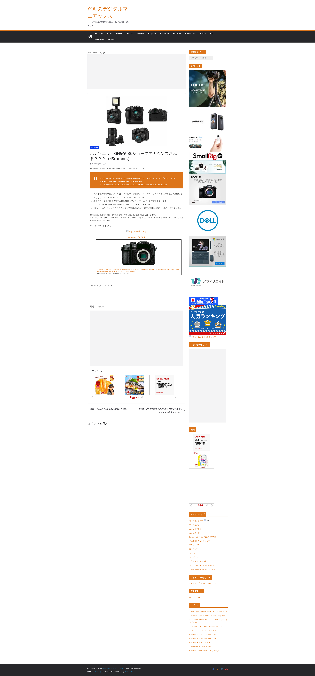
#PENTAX (177, 33)
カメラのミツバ (195, 533)
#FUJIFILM (152, 33)
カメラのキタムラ (196, 529)
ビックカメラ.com (196, 521)
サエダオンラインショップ (199, 541)
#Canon (99, 33)
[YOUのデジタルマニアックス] (90, 37)
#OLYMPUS (164, 33)
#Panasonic (190, 33)
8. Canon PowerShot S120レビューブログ (205, 650)
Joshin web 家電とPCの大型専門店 (202, 537)
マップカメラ (194, 525)
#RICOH (140, 33)
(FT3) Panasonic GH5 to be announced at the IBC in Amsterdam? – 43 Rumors (135, 184)
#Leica (203, 33)
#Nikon (119, 33)
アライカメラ (194, 545)
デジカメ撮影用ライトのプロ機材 (202, 569)
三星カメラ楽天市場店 (197, 561)
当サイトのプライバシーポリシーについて (205, 583)
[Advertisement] (136, 71)
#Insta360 (99, 39)
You (106, 164)
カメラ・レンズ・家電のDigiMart (202, 565)
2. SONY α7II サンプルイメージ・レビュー (205, 626)
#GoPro (111, 39)
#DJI (211, 33)
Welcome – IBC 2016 (136, 237)
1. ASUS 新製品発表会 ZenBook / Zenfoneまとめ (208, 611)
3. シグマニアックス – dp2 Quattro (203, 630)
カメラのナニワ (195, 553)
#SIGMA (130, 33)
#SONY (109, 33)
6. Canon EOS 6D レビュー (199, 642)
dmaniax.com (194, 597)
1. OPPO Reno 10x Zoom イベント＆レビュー (207, 615)
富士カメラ (193, 549)
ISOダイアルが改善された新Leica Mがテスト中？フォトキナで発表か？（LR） (161, 410)
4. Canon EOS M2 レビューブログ (202, 634)
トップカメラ (195, 557)
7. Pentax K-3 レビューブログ (201, 646)
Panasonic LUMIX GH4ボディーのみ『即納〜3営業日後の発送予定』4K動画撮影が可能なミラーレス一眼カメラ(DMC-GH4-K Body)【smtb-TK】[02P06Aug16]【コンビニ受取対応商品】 (138, 270)
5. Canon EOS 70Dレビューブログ (202, 638)
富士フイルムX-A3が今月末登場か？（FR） (109, 408)
